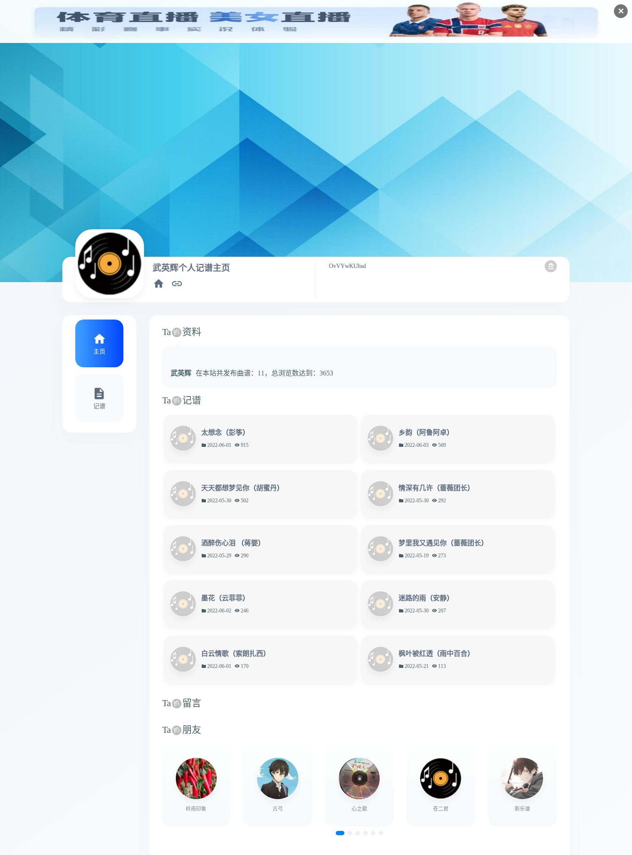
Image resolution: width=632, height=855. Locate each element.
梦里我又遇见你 (423, 543)
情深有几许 (416, 488)
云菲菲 (232, 598)
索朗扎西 (249, 653)
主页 (99, 351)
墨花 (208, 598)
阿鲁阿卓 (433, 432)
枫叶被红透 (416, 653)
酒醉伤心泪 (219, 543)
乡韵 (405, 432)
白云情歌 (215, 653)
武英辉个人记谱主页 (191, 268)
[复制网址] (177, 283)
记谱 (99, 406)
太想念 (211, 432)
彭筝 (235, 432)
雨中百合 (453, 653)
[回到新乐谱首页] (551, 266)
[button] (340, 833)
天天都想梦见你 (225, 488)
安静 (440, 598)
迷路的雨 (412, 598)
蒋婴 (251, 543)
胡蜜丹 (266, 488)
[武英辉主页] (159, 283)
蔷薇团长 (453, 488)
